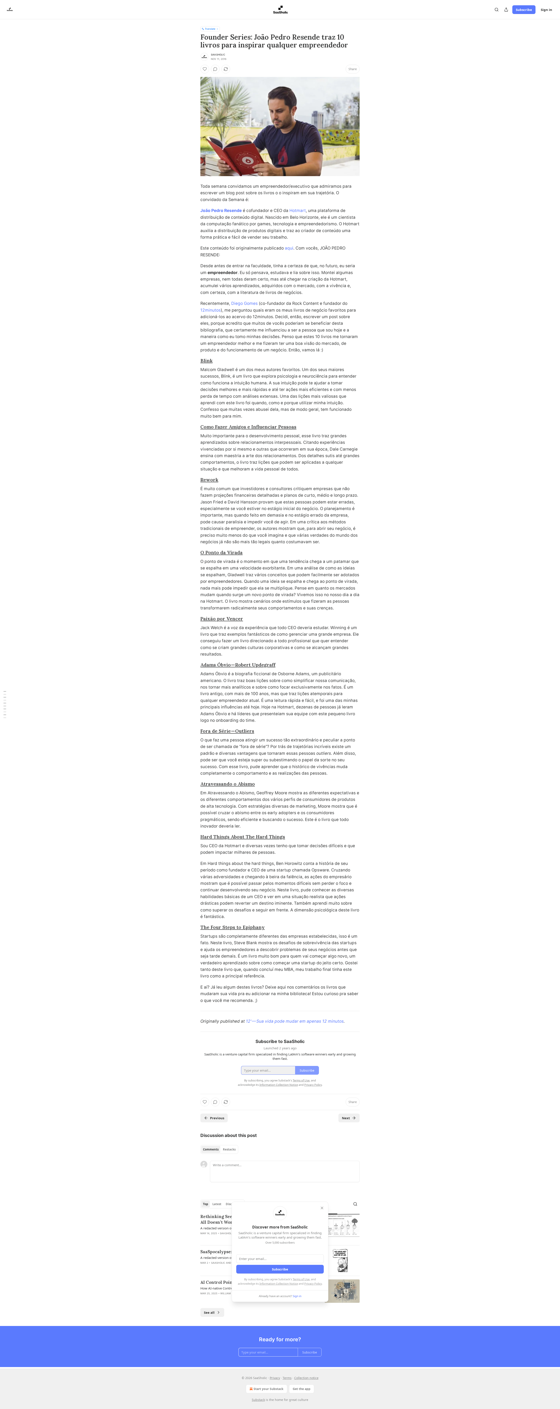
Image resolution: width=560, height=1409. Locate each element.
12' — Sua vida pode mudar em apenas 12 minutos (295, 1021)
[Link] (194, 360)
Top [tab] (205, 1204)
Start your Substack (269, 1389)
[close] (322, 1207)
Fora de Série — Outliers (227, 731)
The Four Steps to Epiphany (232, 927)
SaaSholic (218, 54)
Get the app (301, 1389)
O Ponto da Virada (221, 552)
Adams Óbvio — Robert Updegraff (237, 665)
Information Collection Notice (278, 1284)
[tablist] (219, 1149)
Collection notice (306, 1378)
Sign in (546, 9)
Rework (209, 480)
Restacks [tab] (229, 1149)
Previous (217, 1118)
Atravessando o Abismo (227, 784)
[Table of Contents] (5, 704)
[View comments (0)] (215, 69)
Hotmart (297, 210)
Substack (258, 1400)
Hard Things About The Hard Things (242, 837)
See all (209, 1312)
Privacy (275, 1378)
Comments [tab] (211, 1149)
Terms (287, 1378)
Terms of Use (301, 1279)
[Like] (204, 69)
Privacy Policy (313, 1284)
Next (346, 1118)
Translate (210, 28)
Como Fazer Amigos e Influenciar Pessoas (248, 427)
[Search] (496, 9)
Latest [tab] (216, 1204)
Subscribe (524, 9)
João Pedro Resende (221, 210)
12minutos (210, 310)
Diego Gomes (244, 303)
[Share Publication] (506, 9)
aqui (289, 248)
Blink (206, 361)
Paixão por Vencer (221, 619)
